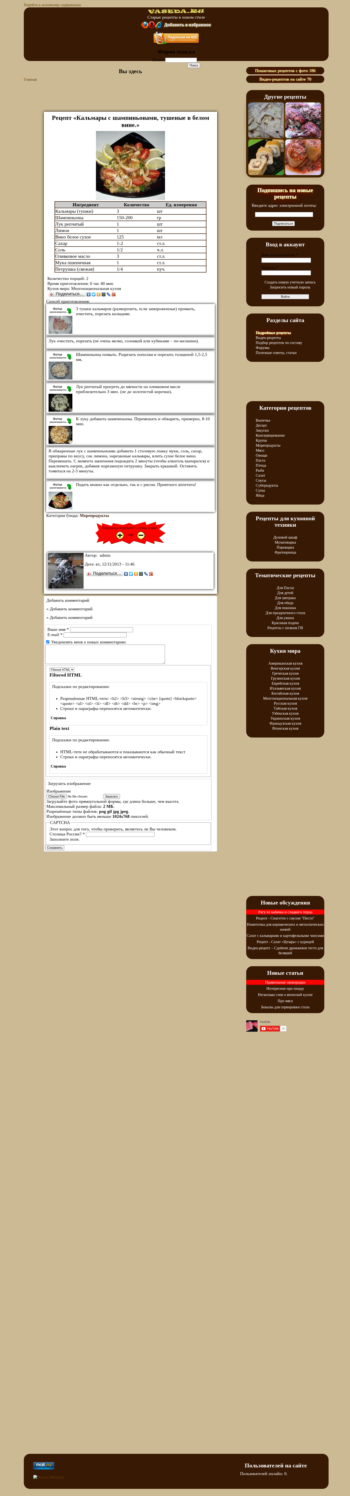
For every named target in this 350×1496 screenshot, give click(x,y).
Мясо (260, 450)
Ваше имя (58, 629)
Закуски (262, 430)
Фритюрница (285, 552)
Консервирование (270, 435)
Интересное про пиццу (285, 988)
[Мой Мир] (103, 294)
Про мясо (285, 1001)
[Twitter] (93, 294)
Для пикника (285, 608)
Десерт (261, 425)
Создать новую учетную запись (290, 282)
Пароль (269, 267)
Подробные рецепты (273, 333)
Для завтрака (285, 598)
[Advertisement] (130, 100)
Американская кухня (285, 663)
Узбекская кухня (285, 713)
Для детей (285, 593)
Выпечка (263, 420)
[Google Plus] (113, 294)
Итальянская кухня (285, 688)
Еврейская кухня (285, 683)
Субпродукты (267, 485)
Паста (260, 460)
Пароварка (285, 547)
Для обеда (285, 603)
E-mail (54, 634)
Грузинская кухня (285, 678)
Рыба (260, 470)
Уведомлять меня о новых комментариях (88, 642)
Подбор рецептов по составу (279, 343)
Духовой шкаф (285, 537)
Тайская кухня (285, 708)
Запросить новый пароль (290, 287)
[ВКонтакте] (88, 294)
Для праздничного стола (285, 613)
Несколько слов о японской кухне (285, 995)
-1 (141, 535)
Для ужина (285, 618)
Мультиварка (285, 542)
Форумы (263, 348)
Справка (58, 718)
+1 (120, 535)
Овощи (261, 455)
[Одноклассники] (98, 294)
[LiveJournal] (108, 294)
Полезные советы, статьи (276, 353)
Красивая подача (285, 623)
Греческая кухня (285, 673)
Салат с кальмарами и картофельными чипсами (285, 936)
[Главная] (176, 12)
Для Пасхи (285, 588)
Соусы (261, 480)
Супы (260, 490)
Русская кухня (285, 703)
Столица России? (67, 834)
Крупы (261, 440)
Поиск (158, 59)
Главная (30, 79)
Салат (260, 475)
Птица (261, 465)
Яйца (260, 495)
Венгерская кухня (285, 668)
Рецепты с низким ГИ (285, 628)
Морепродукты (94, 515)
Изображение (58, 791)
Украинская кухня (285, 718)
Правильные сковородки (285, 982)
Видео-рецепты (268, 338)
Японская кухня (285, 728)
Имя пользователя (279, 255)
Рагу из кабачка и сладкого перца (285, 912)
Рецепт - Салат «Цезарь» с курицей (285, 942)
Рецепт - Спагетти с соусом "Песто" (285, 918)
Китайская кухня (285, 693)
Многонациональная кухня (285, 698)
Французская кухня (285, 723)
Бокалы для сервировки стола (285, 1007)
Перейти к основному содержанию (52, 5)
